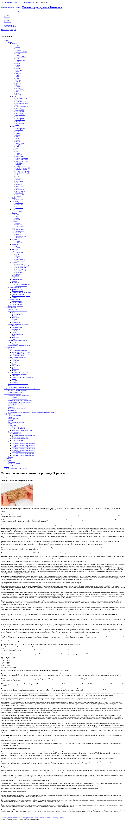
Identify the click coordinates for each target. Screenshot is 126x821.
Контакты (7, 22)
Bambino (18, 53)
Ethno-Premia (19, 272)
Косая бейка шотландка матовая (22, 430)
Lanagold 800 (19, 110)
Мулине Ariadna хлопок (19, 350)
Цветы (14, 321)
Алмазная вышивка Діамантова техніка (16, 468)
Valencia (14, 43)
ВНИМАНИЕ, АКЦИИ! (8, 30)
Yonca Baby (19, 199)
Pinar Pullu (18, 184)
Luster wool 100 (20, 261)
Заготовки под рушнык (19, 374)
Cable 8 (17, 241)
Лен (16, 277)
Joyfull (17, 176)
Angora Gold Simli (21, 98)
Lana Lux (18, 178)
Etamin (17, 68)
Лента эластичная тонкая (20, 438)
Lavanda (18, 83)
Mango (17, 85)
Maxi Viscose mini (20, 236)
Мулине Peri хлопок (18, 355)
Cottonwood (19, 204)
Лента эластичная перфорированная (23, 435)
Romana (17, 247)
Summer (17, 141)
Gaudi (17, 75)
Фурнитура (8, 414)
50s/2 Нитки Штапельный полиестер (23, 450)
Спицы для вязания (14, 299)
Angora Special (20, 120)
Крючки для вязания (14, 287)
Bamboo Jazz (19, 203)
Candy (17, 254)
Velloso (17, 93)
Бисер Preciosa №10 (14, 309)
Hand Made (7, 458)
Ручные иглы (12, 410)
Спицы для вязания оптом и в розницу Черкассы (18, 818)
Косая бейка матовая (18, 428)
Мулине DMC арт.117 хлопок (21, 352)
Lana (13, 228)
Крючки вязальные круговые (21, 296)
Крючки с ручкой (17, 291)
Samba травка (19, 143)
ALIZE (14, 96)
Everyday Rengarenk (21, 169)
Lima (17, 206)
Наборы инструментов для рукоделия (20, 400)
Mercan (17, 179)
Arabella (17, 45)
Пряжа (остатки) (17, 279)
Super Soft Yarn (20, 191)
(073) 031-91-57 (19, 2)
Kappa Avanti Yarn (21, 286)
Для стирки (11, 462)
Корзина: (9, 25)
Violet (17, 146)
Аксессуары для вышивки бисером (19, 345)
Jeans (17, 136)
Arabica (17, 47)
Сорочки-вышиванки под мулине (22, 377)
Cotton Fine (18, 155)
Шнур (10, 423)
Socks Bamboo (19, 189)
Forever (17, 121)
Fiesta (17, 71)
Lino (16, 116)
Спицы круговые (17, 304)
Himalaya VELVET (21, 196)
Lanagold (18, 108)
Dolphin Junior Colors (22, 161)
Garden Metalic (20, 224)
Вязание (7, 40)
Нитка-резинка (16, 433)
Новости (7, 17)
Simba (17, 91)
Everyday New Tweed (22, 173)
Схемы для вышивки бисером (17, 311)
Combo (17, 153)
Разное (14, 339)
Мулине (10, 349)
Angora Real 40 (20, 118)
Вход (14, 26)
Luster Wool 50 (20, 259)
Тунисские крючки (18, 294)
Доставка (7, 18)
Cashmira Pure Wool (21, 103)
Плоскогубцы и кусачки (15, 404)
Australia (18, 50)
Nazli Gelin (15, 221)
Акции (6, 467)
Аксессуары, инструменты (12, 394)
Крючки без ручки (17, 289)
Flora (17, 216)
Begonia (17, 133)
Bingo (17, 55)
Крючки (14, 297)
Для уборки (11, 465)
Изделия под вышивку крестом (18, 372)
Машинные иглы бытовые (16, 409)
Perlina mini (19, 183)
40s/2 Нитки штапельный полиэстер (23, 448)
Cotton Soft (18, 243)
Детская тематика (17, 314)
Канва (10, 385)
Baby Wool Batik (20, 101)
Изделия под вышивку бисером (18, 340)
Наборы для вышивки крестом (17, 357)
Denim (17, 67)
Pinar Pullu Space (20, 186)
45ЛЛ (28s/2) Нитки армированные (23, 452)
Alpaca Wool (19, 252)
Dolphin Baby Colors (21, 159)
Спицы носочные (17, 302)
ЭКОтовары (8, 460)
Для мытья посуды (14, 463)
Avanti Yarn (15, 282)
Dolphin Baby (19, 156)
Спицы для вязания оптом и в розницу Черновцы (49, 818)
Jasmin (17, 76)
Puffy (17, 125)
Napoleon (18, 86)
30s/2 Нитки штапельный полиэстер (23, 447)
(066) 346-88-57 (29, 2)
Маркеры (11, 405)
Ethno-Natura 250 (20, 269)
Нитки (10, 442)
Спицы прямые (16, 301)
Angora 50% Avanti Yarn (22, 284)
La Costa (18, 80)
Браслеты (15, 344)
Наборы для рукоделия (15, 392)
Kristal (17, 218)
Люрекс (10, 420)
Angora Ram (19, 130)
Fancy (17, 214)
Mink (17, 138)
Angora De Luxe (20, 128)
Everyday (18, 164)
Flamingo (18, 73)
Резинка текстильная (14, 432)
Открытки (15, 382)
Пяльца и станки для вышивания (18, 395)
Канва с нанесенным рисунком (18, 384)
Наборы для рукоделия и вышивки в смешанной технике (22, 389)
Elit (16, 148)
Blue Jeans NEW (20, 57)
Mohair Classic (19, 123)
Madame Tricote (16, 233)
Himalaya (14, 150)
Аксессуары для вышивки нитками (19, 387)
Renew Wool (19, 208)
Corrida (17, 63)
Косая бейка (12, 425)
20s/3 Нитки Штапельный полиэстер (23, 445)
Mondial (14, 239)
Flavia (17, 246)
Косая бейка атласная (18, 427)
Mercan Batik (19, 181)
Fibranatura (15, 201)
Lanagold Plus (19, 113)
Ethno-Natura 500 (20, 271)
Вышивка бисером (10, 307)
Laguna (17, 81)
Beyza (17, 151)
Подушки (15, 375)
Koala (17, 78)
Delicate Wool (19, 229)
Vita (13, 251)
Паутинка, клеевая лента (16, 422)
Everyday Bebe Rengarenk (23, 171)
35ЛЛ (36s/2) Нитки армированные (23, 453)
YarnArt (14, 126)
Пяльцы (14, 397)
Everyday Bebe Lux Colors (23, 168)
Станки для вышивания (19, 399)
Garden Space (19, 226)
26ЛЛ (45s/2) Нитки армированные (23, 455)
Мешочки (15, 380)
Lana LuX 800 (19, 194)
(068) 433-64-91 (8, 2)
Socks (17, 188)
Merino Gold (19, 238)
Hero (16, 174)
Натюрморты (16, 322)
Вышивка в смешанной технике (18, 390)
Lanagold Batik (20, 115)
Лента (10, 417)
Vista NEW (18, 95)
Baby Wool (18, 100)
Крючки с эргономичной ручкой (22, 292)
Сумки (14, 342)
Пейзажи (14, 319)
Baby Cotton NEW (21, 52)
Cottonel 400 (19, 264)
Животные (15, 317)
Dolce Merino (19, 163)
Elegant (17, 256)
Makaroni (14, 281)
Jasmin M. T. (19, 234)
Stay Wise (15, 249)
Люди (13, 312)
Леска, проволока (13, 418)
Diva (16, 105)
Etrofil (13, 198)
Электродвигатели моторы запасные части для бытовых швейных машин (31, 412)
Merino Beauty (19, 231)
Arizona (17, 48)
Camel (17, 58)
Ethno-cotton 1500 (20, 267)
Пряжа (10, 42)
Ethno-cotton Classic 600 (22, 266)
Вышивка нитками (10, 347)
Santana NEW (19, 90)
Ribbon (17, 140)
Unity (17, 257)
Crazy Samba (19, 145)
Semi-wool (18, 274)
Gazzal (14, 209)
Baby (17, 131)
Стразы (10, 457)
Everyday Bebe (20, 166)
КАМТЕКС (15, 276)
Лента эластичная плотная (20, 437)
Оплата (6, 20)
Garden (17, 223)
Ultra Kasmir (19, 193)
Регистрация (8, 26)
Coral (17, 62)
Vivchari (14, 262)
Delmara (17, 65)
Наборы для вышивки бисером (18, 324)
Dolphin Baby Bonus (21, 158)
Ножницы (11, 407)
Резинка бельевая (17, 440)
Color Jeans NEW (20, 60)
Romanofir (15, 244)
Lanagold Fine (19, 111)
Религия (14, 316)
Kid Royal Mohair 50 (21, 106)
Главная (6, 15)
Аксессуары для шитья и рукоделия (19, 402)
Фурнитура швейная (14, 415)
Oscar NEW (19, 88)
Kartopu (14, 213)
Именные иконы (17, 327)
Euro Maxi (18, 70)
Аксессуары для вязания (15, 306)
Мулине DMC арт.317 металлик (22, 354)
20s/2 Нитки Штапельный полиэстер (23, 443)
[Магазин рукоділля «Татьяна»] (11, 7)
